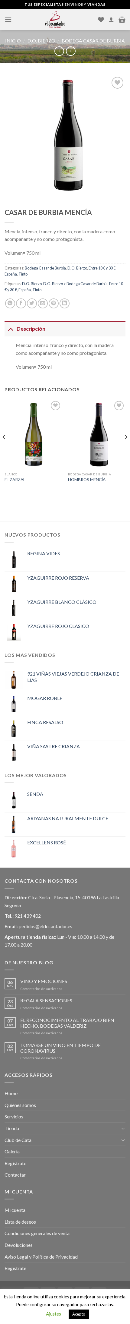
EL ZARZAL (15, 479)
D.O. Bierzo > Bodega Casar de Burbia (75, 283)
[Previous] (4, 449)
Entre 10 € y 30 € (102, 268)
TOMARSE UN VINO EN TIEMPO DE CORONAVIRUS (60, 1048)
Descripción (31, 329)
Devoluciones (19, 1245)
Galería (12, 1151)
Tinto (23, 274)
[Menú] (8, 19)
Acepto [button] (78, 1314)
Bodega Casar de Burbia (93, 40)
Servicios (14, 1116)
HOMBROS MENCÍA (87, 479)
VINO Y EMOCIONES (43, 981)
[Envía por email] (43, 303)
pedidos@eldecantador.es (45, 926)
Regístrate (15, 1163)
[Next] (126, 449)
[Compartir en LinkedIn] (65, 303)
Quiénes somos (20, 1105)
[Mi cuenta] (111, 19)
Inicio (13, 40)
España (11, 274)
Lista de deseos (20, 1222)
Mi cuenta (15, 1210)
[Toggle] (10, 328)
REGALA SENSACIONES (46, 1000)
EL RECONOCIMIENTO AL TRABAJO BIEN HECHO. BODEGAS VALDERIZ (67, 1023)
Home (11, 1093)
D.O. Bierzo (41, 40)
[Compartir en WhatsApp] (10, 303)
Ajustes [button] (53, 1313)
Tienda (12, 1128)
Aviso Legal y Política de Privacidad (41, 1256)
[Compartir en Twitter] (32, 303)
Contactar (15, 1174)
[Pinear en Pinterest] (54, 303)
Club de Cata (18, 1140)
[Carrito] (122, 19)
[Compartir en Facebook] (21, 303)
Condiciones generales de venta (37, 1233)
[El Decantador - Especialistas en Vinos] (54, 19)
